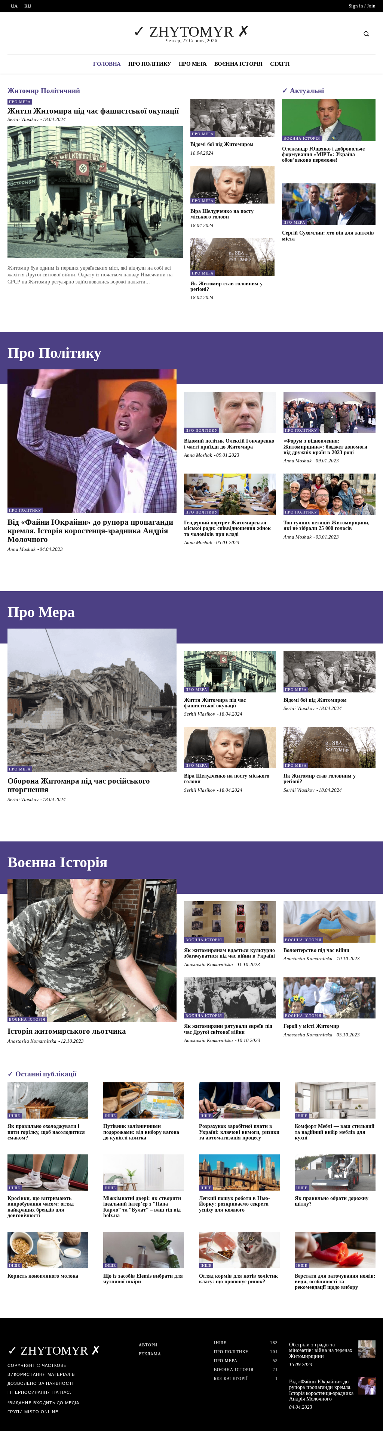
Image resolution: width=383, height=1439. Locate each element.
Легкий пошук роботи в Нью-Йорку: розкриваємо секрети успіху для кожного (234, 1204)
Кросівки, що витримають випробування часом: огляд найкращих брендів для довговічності (40, 1206)
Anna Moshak (21, 549)
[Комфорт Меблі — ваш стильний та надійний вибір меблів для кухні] (335, 1100)
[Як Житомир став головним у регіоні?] (232, 257)
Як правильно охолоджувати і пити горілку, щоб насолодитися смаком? (46, 1132)
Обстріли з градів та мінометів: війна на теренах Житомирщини (320, 1350)
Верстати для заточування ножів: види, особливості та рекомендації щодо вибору (335, 1281)
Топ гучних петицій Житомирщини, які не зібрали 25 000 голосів (327, 525)
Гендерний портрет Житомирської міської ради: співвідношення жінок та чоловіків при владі (227, 528)
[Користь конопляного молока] (47, 1250)
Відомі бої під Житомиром (222, 144)
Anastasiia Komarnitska (31, 1041)
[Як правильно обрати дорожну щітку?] (335, 1172)
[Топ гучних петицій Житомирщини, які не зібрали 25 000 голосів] (330, 494)
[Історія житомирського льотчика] (92, 950)
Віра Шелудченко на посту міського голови (222, 214)
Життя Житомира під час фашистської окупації (93, 110)
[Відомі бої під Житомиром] (232, 118)
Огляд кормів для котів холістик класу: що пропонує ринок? (238, 1278)
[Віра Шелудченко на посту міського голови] (232, 185)
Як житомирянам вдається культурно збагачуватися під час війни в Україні (229, 953)
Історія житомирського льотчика (66, 1031)
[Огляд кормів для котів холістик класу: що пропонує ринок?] (239, 1250)
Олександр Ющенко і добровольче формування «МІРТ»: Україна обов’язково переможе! (323, 154)
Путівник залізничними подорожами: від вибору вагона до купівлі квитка (141, 1132)
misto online (41, 1411)
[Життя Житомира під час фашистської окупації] (95, 192)
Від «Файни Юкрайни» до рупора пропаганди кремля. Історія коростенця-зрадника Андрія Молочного (90, 531)
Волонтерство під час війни (316, 950)
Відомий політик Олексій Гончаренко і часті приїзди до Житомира (229, 443)
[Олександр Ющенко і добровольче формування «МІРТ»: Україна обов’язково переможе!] (329, 120)
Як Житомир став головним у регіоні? (226, 286)
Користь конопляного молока (42, 1276)
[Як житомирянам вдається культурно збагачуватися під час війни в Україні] (230, 922)
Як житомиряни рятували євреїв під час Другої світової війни (228, 1029)
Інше (14, 1116)
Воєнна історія (302, 138)
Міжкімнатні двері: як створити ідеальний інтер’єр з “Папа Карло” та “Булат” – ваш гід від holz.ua (142, 1206)
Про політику (25, 510)
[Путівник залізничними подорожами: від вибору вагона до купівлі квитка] (143, 1100)
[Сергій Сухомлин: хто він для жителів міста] (329, 204)
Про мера (20, 102)
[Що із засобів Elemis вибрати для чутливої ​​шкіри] (143, 1250)
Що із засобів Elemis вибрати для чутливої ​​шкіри (143, 1278)
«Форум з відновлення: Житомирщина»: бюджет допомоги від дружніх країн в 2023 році (325, 446)
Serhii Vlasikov (23, 119)
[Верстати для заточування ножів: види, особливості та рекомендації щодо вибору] (335, 1250)
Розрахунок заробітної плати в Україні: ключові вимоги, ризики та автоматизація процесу (239, 1132)
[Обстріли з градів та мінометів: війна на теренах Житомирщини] (367, 1349)
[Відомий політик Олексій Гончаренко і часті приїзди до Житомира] (230, 412)
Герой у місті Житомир (311, 1026)
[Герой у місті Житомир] (330, 998)
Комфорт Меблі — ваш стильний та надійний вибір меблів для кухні (334, 1132)
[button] (366, 33)
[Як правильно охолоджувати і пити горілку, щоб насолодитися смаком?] (47, 1100)
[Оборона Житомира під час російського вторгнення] (92, 700)
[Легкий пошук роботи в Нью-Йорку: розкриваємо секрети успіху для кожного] (239, 1172)
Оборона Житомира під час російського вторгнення (78, 785)
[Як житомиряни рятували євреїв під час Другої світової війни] (230, 998)
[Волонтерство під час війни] (330, 922)
